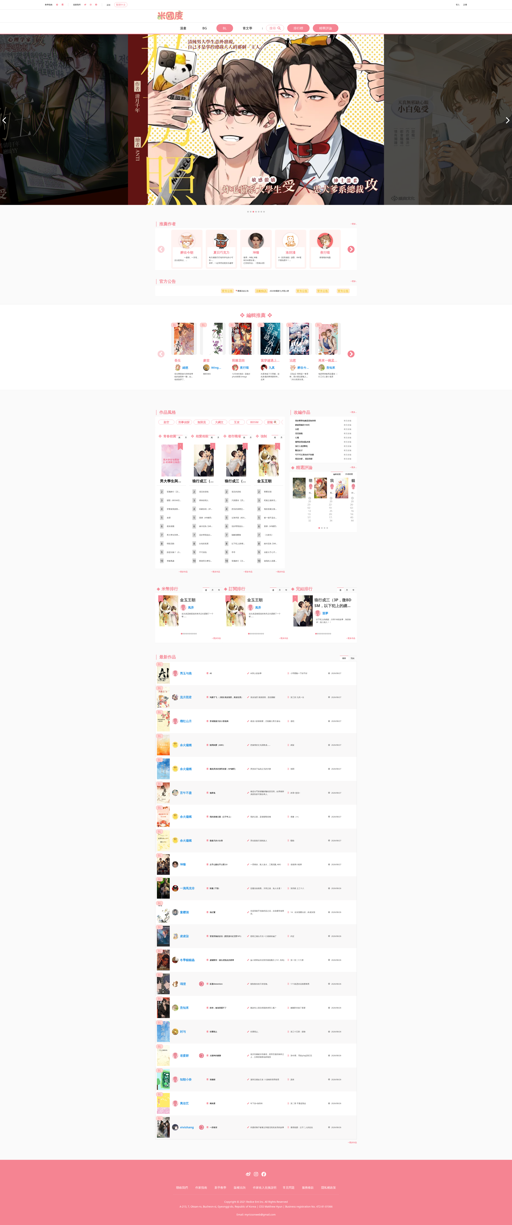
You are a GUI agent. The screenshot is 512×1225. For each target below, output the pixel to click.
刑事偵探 (184, 422)
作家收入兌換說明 (264, 1187)
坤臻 (256, 252)
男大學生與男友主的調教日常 (175, 535)
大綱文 (219, 422)
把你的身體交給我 (239, 509)
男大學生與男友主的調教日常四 (171, 480)
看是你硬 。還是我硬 (304, 458)
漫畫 (183, 28)
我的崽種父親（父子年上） (273, 509)
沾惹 (293, 360)
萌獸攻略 (311, 480)
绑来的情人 (204, 500)
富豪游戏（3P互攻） (207, 509)
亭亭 (233, 552)
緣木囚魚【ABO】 (206, 526)
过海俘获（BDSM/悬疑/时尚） (240, 517)
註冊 (465, 4)
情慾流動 (170, 543)
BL (225, 28)
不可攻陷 (203, 552)
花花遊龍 (299, 433)
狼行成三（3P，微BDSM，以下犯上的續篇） (203, 480)
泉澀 (169, 517)
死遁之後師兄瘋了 (271, 500)
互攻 (237, 422)
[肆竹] (311, 486)
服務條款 (308, 1187)
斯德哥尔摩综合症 (206, 561)
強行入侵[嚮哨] (301, 446)
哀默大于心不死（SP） (273, 552)
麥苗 (206, 360)
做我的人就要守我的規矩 (273, 561)
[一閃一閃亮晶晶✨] (332, 486)
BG (204, 28)
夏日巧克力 (221, 252)
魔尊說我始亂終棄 (302, 442)
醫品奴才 (299, 450)
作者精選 (349, 474)
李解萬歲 (170, 561)
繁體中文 (121, 4)
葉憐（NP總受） (206, 517)
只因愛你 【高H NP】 (240, 500)
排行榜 (298, 28)
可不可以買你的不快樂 (304, 454)
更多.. (354, 224)
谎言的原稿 (204, 491)
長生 (177, 360)
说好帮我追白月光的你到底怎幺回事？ (208, 535)
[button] (248, 212)
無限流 (201, 422)
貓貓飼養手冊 (353, 480)
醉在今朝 (187, 252)
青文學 (247, 28)
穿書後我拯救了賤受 (175, 509)
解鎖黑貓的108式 (302, 425)
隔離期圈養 (236, 535)
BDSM (254, 422)
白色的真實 (204, 543)
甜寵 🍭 (272, 422)
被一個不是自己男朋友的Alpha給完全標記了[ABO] (273, 517)
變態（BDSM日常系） (175, 500)
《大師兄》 (268, 535)
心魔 (297, 437)
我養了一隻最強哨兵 (332, 480)
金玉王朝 (264, 480)
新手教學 (220, 1187)
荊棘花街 (238, 360)
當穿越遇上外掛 (270, 360)
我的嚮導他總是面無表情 (305, 420)
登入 (458, 4)
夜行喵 (325, 252)
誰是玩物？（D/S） (175, 552)
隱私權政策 (328, 1187)
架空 (166, 422)
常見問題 (289, 1187)
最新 (344, 658)
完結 (352, 658)
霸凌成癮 (170, 526)
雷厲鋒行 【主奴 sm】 (175, 491)
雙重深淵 (267, 491)
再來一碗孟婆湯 (328, 360)
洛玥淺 (290, 252)
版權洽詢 (239, 1187)
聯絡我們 (182, 1187)
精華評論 (325, 28)
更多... (354, 412)
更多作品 (184, 571)
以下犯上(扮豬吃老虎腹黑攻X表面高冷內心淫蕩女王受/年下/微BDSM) (240, 543)
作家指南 (201, 1187)
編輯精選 (337, 474)
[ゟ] (353, 486)
